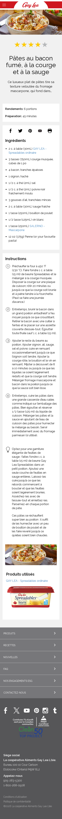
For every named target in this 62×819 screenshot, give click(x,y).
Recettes (9, 645)
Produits (9, 633)
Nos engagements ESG (17, 681)
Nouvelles (10, 657)
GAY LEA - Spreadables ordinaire (27, 580)
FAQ (5, 669)
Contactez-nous (14, 692)
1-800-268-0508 (14, 785)
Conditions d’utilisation (15, 796)
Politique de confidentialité (17, 801)
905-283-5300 (12, 780)
